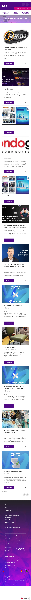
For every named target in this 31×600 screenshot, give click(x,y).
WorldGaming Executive (8, 551)
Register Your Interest (22, 8)
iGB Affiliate (7, 538)
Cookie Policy (8, 582)
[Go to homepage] (4, 6)
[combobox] (25, 598)
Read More (9, 63)
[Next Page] (24, 494)
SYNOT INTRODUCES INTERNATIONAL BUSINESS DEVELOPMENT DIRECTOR (14, 265)
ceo (5, 157)
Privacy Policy (9, 519)
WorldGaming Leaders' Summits (9, 544)
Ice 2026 (6, 127)
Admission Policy (9, 522)
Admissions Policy (9, 584)
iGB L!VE (7, 541)
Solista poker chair (9, 347)
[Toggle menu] (27, 4)
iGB (17, 538)
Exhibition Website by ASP (20, 580)
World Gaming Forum (10, 513)
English (25, 598)
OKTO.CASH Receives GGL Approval (14, 471)
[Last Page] (27, 494)
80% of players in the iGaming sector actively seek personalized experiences (15, 226)
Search (23, 4)
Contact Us (8, 510)
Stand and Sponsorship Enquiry (13, 527)
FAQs (6, 507)
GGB (17, 543)
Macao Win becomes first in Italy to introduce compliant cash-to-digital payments (14, 388)
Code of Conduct (9, 525)
